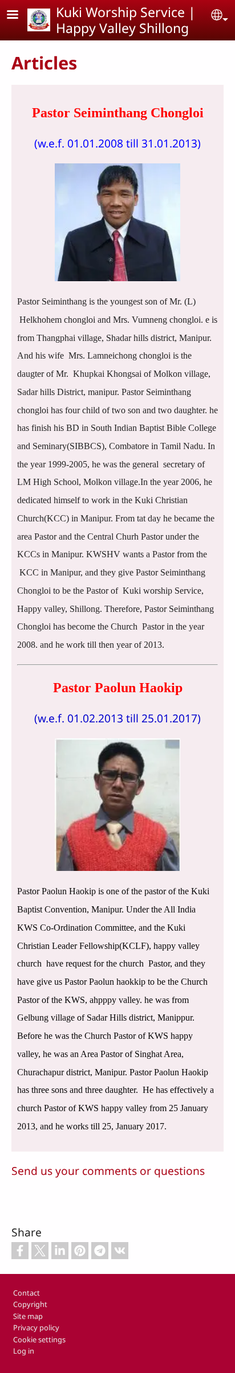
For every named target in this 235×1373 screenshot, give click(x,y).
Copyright (30, 1304)
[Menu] (19, 16)
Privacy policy (36, 1327)
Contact (26, 1293)
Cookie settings (39, 1339)
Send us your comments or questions (108, 1170)
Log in (23, 1351)
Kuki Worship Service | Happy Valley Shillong (126, 20)
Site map (28, 1316)
